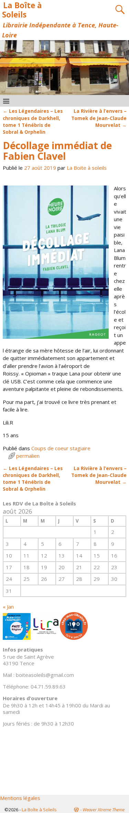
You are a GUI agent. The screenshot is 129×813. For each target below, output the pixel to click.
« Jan (8, 606)
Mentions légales (20, 797)
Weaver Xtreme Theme (104, 809)
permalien (28, 455)
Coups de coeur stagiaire (60, 448)
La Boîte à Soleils (22, 10)
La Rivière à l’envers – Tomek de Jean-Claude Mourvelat (99, 118)
